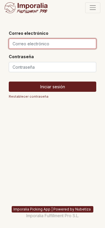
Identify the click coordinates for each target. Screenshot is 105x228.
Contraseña (21, 56)
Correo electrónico (28, 33)
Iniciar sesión (52, 86)
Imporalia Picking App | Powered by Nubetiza (52, 209)
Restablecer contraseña (28, 96)
